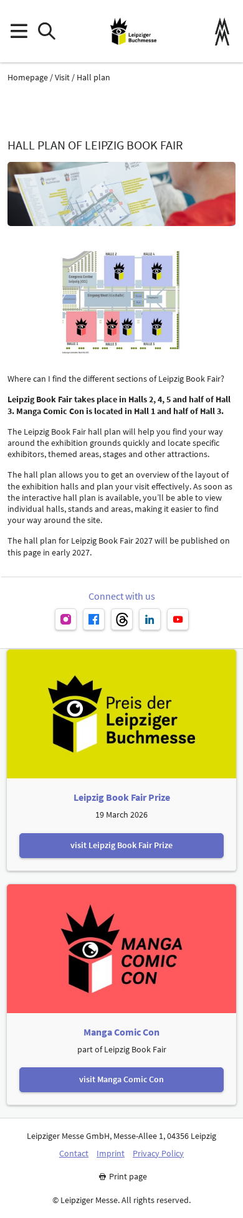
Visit (62, 77)
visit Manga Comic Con (121, 1079)
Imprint (111, 1153)
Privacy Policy (158, 1153)
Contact (73, 1153)
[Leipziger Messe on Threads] (122, 619)
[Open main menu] (18, 31)
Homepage (27, 77)
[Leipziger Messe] (222, 31)
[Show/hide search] (46, 31)
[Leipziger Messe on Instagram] (66, 619)
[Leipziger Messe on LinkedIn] (150, 619)
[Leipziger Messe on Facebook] (94, 619)
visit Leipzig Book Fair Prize (121, 845)
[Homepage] (133, 31)
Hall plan (93, 77)
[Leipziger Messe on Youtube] (178, 619)
